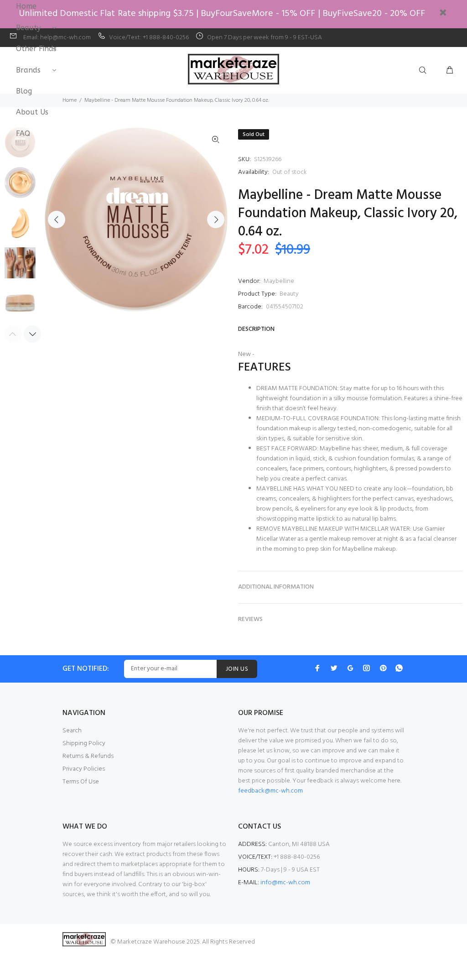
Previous (56, 219)
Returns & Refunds (88, 756)
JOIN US (237, 669)
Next (215, 219)
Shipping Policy (83, 743)
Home (69, 100)
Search (72, 730)
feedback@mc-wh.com (270, 791)
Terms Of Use (80, 782)
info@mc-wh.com (285, 882)
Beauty (289, 294)
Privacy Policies (83, 769)
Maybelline (279, 281)
